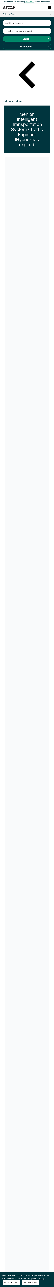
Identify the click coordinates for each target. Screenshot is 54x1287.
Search (26, 38)
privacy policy (38, 1278)
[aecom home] (9, 7)
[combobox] (27, 23)
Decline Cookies (30, 1282)
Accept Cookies (11, 1282)
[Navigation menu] (49, 7)
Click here (29, 2)
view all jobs (26, 46)
